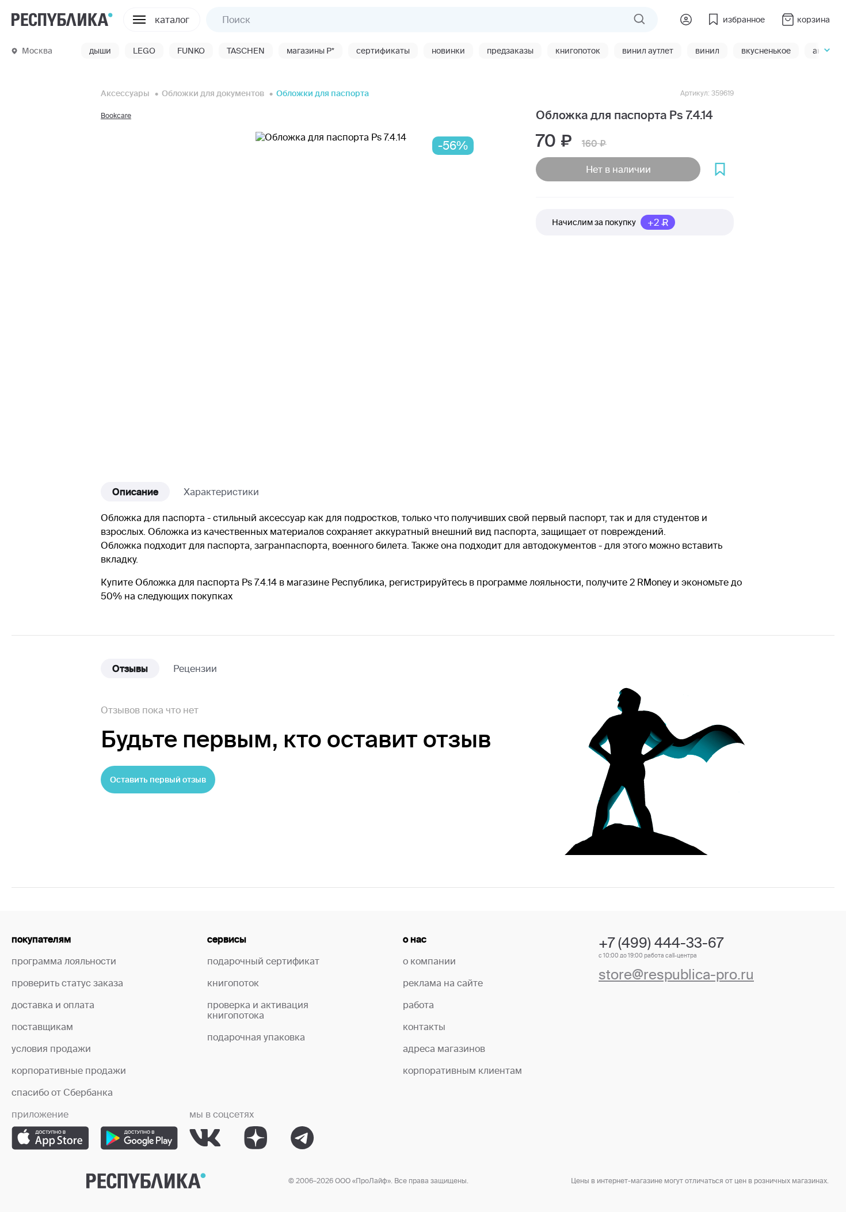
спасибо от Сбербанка (62, 1092)
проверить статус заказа (67, 983)
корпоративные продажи (69, 1070)
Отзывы (130, 668)
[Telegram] (302, 1138)
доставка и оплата (53, 1005)
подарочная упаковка (256, 1037)
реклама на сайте (443, 983)
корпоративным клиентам (462, 1070)
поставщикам (42, 1026)
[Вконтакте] (205, 1138)
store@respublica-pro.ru (676, 974)
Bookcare (116, 115)
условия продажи (51, 1048)
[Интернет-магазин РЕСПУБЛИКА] (62, 19)
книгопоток (233, 983)
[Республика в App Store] (50, 1138)
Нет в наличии (618, 169)
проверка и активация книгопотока (257, 1010)
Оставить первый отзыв (158, 779)
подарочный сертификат (263, 961)
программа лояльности (64, 961)
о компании (429, 961)
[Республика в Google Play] (139, 1138)
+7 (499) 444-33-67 (661, 943)
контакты (424, 1026)
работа (418, 1005)
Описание (135, 492)
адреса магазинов (444, 1048)
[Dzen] (256, 1138)
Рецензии (195, 668)
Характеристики (221, 492)
